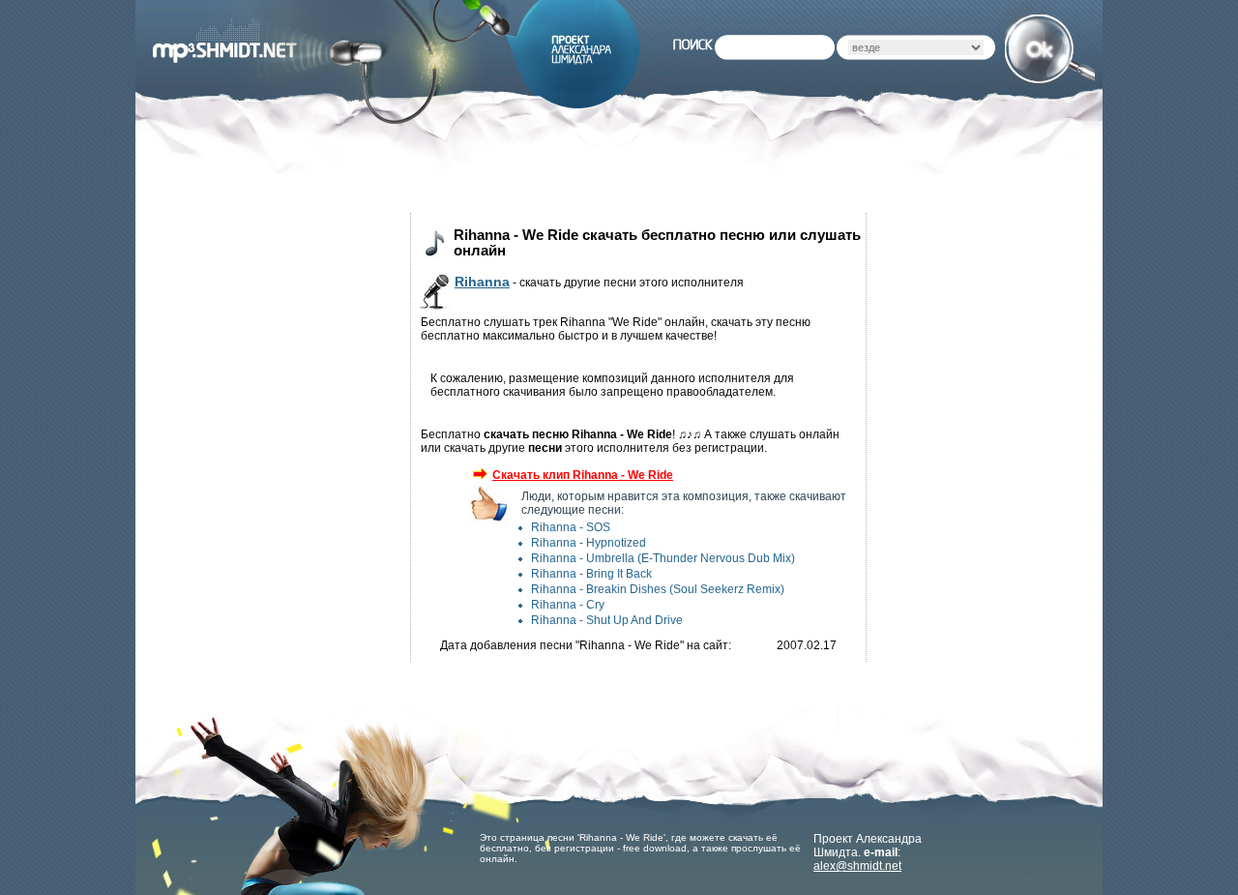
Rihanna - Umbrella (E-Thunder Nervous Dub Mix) (663, 558)
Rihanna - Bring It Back (591, 574)
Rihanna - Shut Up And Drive (607, 620)
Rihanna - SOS (570, 527)
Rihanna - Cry (567, 605)
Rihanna (482, 281)
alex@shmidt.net (857, 866)
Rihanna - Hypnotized (588, 543)
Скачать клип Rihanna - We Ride (582, 475)
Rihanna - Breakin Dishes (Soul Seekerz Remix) (657, 589)
